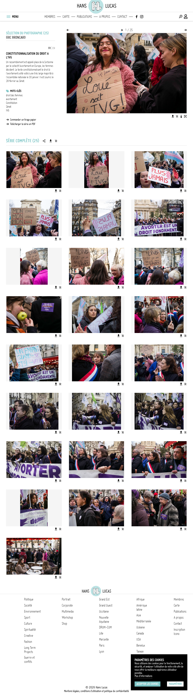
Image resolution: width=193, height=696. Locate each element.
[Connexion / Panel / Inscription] (185, 16)
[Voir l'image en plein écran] (185, 116)
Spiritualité (30, 629)
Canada (140, 633)
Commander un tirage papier (23, 119)
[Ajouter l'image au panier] (177, 116)
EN (53, 48)
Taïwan (140, 651)
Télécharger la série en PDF (22, 124)
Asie (138, 615)
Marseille (104, 639)
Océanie (140, 627)
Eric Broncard (16, 37)
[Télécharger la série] (50, 141)
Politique (28, 599)
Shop (64, 623)
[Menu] (8, 16)
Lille (101, 633)
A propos (104, 16)
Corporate (67, 605)
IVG (7, 110)
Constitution (11, 103)
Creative (28, 635)
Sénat (8, 106)
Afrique (140, 599)
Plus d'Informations (143, 676)
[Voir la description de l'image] (181, 116)
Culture (28, 623)
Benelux (140, 645)
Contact (122, 16)
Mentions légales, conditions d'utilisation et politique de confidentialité (96, 691)
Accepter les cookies (147, 684)
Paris (101, 645)
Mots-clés (15, 91)
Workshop (67, 617)
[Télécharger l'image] (173, 116)
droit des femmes (14, 95)
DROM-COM (105, 627)
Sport (27, 617)
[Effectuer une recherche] (180, 16)
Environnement (32, 611)
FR (49, 48)
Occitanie (104, 611)
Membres (49, 16)
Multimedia (68, 611)
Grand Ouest (105, 605)
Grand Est (104, 599)
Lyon (101, 651)
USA (138, 639)
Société (28, 605)
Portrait (66, 599)
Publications (84, 16)
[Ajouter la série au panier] (56, 141)
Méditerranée (143, 621)
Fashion (28, 642)
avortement (11, 99)
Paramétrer (175, 684)
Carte (66, 16)
